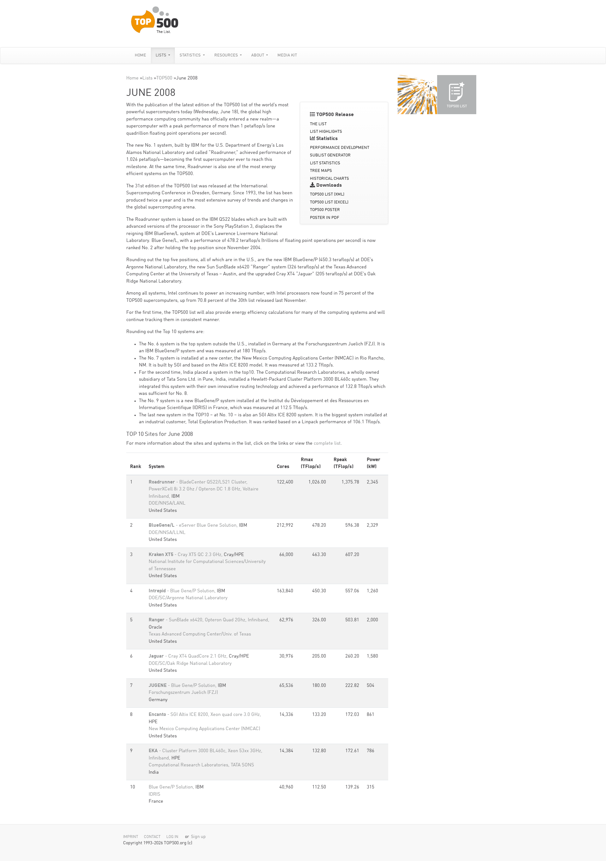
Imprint (130, 837)
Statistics (191, 55)
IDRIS (154, 794)
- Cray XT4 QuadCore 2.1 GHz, (189, 656)
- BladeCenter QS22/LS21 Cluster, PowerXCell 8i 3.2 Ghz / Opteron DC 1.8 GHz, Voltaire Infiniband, (203, 489)
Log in (172, 837)
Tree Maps (321, 171)
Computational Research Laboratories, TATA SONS (201, 765)
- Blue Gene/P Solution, (183, 591)
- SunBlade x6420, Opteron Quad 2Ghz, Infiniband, (209, 620)
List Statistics (325, 163)
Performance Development (339, 148)
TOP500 (164, 78)
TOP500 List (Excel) (329, 202)
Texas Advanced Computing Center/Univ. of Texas (200, 634)
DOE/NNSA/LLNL (167, 532)
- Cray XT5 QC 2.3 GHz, (186, 555)
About (258, 55)
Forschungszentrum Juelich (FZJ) (183, 692)
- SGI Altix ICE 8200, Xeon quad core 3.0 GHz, (205, 714)
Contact (152, 837)
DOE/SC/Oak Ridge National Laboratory (190, 663)
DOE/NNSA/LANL (167, 503)
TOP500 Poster (325, 210)
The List (318, 124)
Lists (161, 55)
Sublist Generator (330, 155)
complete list (327, 443)
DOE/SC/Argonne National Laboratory (188, 598)
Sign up (198, 837)
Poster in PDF (324, 218)
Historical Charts (329, 179)
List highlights (326, 132)
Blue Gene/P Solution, (172, 787)
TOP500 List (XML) (327, 194)
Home (140, 55)
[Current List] (456, 94)
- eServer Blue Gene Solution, (194, 525)
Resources (226, 55)
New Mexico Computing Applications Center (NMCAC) (204, 729)
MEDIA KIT (287, 55)
